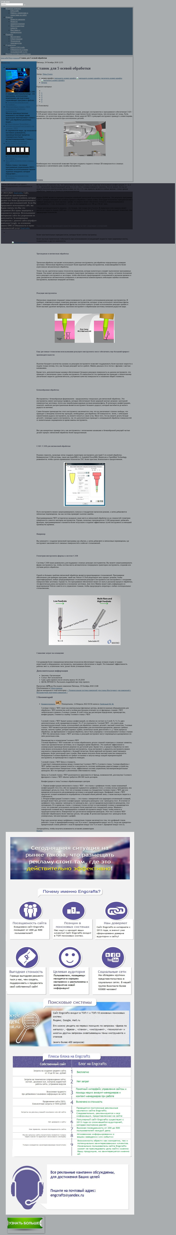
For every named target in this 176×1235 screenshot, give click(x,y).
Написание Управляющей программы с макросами (16, 144)
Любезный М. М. (107, 704)
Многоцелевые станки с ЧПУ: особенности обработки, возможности (18, 109)
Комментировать (48, 704)
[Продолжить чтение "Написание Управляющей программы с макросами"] (18, 154)
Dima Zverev (48, 74)
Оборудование (14, 58)
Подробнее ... (11, 105)
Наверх (40, 831)
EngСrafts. (18, 193)
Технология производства (17, 102)
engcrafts (4, 58)
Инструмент (12, 141)
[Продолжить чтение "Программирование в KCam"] (18, 92)
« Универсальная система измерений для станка (87, 690)
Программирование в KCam (17, 67)
